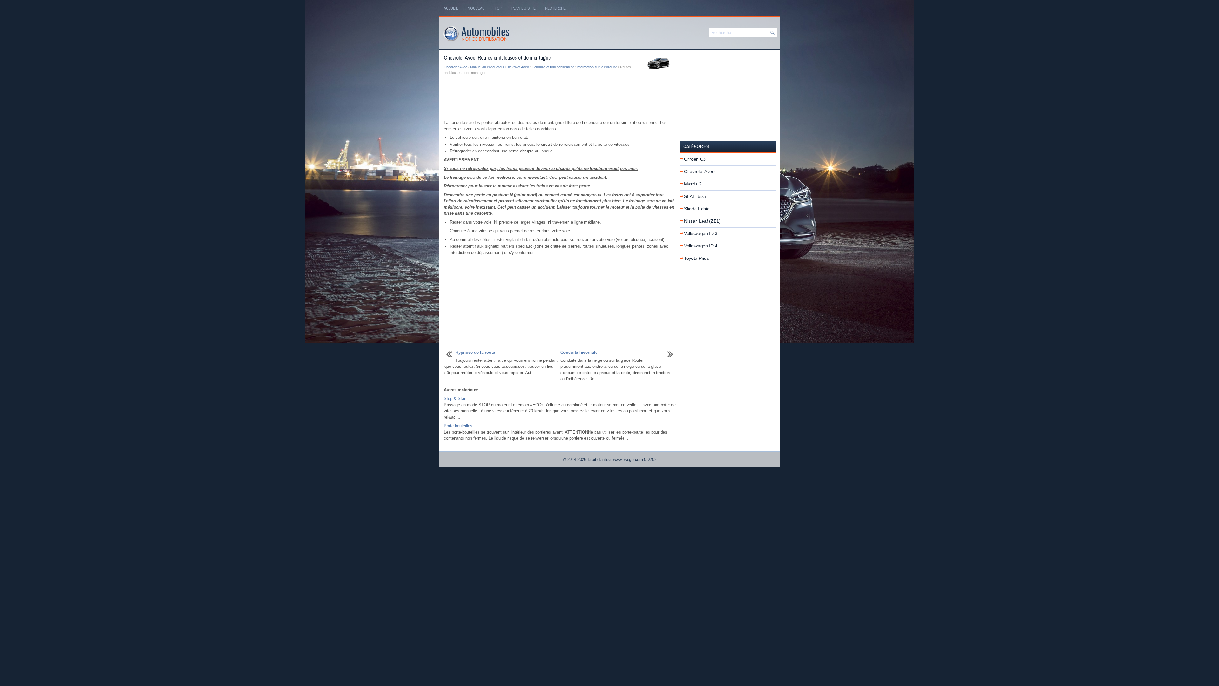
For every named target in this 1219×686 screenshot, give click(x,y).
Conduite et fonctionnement (553, 67)
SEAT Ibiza (695, 196)
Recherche (555, 8)
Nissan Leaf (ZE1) (702, 221)
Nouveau (476, 8)
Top (498, 8)
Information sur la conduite (596, 67)
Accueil (451, 8)
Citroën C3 (695, 159)
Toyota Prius (696, 258)
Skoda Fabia (696, 208)
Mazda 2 (693, 183)
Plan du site (523, 8)
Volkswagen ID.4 (700, 245)
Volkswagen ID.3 (700, 233)
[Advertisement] (560, 98)
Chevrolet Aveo (455, 67)
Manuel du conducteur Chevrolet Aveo (499, 67)
